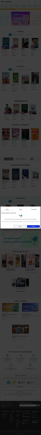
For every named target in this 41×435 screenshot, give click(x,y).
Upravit (19, 226)
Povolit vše (33, 226)
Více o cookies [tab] (33, 209)
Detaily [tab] (20, 209)
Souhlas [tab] (7, 209)
